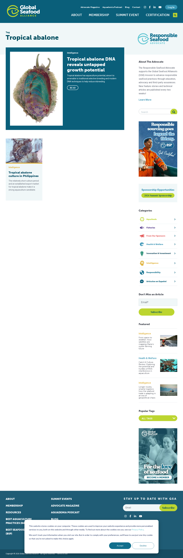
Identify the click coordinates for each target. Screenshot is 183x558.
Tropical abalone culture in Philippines (23, 174)
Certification (158, 15)
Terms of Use (62, 554)
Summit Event (127, 15)
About (76, 15)
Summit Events (61, 499)
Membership (99, 15)
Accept (120, 545)
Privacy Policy (138, 529)
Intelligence (145, 333)
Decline (143, 545)
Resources (13, 512)
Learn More (145, 99)
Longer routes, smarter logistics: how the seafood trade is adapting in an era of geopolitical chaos (147, 392)
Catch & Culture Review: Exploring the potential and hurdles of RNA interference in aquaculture (147, 367)
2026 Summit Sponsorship (158, 195)
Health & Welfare (147, 358)
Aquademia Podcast (112, 7)
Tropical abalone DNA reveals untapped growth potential (91, 64)
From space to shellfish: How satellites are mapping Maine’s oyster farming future (146, 343)
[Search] (173, 112)
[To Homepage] (23, 11)
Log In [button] (171, 7)
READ (73, 87)
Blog (127, 7)
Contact (136, 7)
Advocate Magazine (90, 7)
